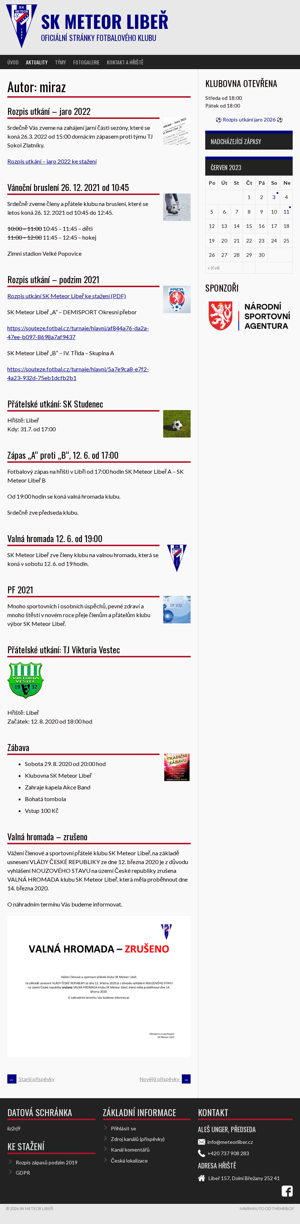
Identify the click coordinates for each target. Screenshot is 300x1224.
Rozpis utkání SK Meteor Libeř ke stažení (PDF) (66, 295)
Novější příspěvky (164, 1079)
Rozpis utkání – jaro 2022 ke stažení (52, 161)
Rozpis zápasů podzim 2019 (47, 1162)
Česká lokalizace (129, 1160)
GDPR (23, 1172)
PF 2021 (20, 589)
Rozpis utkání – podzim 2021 (53, 279)
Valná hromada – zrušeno (47, 836)
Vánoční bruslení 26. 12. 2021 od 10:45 (68, 187)
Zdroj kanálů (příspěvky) (138, 1139)
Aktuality (37, 62)
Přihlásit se (123, 1128)
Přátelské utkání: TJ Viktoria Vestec (63, 649)
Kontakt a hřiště (125, 62)
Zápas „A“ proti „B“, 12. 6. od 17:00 (63, 454)
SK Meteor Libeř (105, 21)
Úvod (13, 62)
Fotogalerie (86, 62)
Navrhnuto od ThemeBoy (267, 1208)
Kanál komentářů (130, 1149)
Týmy (60, 62)
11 (286, 212)
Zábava (18, 747)
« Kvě (213, 267)
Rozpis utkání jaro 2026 (249, 119)
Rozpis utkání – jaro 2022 (48, 110)
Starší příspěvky (32, 1079)
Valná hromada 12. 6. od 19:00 (54, 538)
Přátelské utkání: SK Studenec (55, 403)
